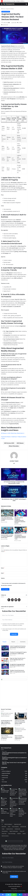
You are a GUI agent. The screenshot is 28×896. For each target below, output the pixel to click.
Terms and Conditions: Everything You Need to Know (14, 890)
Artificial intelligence (6, 771)
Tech (3, 779)
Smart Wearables (14, 446)
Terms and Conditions (19, 628)
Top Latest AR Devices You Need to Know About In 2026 (7, 519)
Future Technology (11, 833)
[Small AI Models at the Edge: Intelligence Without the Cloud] (7, 716)
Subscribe (14, 634)
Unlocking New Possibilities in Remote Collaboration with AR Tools (20, 537)
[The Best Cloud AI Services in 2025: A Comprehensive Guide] (5, 672)
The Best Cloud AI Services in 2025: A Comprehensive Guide (17, 671)
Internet (24, 833)
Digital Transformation (14, 831)
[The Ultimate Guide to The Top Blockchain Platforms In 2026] (23, 792)
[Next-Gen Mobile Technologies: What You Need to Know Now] (14, 803)
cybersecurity (5, 777)
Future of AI (22, 831)
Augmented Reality (10, 8)
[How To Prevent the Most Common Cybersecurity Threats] (5, 802)
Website (3, 578)
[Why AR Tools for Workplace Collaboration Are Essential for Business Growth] (21, 513)
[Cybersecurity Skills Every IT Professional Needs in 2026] (21, 716)
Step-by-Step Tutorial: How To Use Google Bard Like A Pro (17, 659)
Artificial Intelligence (8, 824)
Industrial (19, 833)
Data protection (5, 831)
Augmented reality (17, 824)
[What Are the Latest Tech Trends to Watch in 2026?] (5, 790)
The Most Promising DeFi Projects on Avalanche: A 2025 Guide (18, 653)
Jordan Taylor (5, 22)
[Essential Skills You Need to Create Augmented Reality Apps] (7, 530)
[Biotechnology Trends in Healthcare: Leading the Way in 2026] (5, 811)
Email (2, 573)
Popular (4, 641)
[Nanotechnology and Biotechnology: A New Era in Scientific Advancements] (23, 801)
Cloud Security (23, 826)
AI (2, 824)
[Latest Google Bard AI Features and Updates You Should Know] (5, 648)
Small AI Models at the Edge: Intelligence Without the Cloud (6, 722)
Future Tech (4, 833)
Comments (22, 641)
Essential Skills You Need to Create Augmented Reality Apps (7, 536)
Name (2, 568)
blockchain (4, 826)
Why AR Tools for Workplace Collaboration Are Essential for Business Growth (20, 520)
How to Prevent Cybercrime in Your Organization (19, 737)
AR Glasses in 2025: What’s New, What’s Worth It (12, 433)
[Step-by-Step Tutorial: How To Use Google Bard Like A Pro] (5, 660)
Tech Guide (4, 781)
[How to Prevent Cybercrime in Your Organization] (21, 730)
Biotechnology (5, 775)
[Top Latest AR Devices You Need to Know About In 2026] (7, 513)
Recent (13, 641)
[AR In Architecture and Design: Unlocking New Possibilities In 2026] (14, 812)
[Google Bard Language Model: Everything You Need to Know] (5, 666)
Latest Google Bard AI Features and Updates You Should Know (18, 646)
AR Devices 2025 (9, 443)
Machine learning (5, 835)
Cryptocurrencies (9, 828)
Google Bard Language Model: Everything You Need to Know (17, 665)
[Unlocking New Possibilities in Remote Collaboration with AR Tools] (21, 530)
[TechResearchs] (8, 4)
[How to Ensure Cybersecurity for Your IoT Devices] (7, 730)
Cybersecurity (17, 828)
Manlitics (18, 886)
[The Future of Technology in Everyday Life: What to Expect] (23, 812)
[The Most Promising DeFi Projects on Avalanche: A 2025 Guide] (5, 654)
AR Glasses (20, 443)
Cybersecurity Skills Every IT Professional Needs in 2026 (15, 1)
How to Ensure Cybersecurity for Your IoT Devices (6, 737)
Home (3, 8)
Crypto (3, 828)
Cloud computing (15, 826)
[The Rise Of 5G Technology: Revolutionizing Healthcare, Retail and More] (14, 792)
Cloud (9, 826)
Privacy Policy (5, 630)
